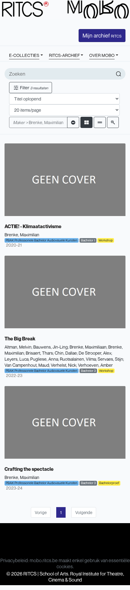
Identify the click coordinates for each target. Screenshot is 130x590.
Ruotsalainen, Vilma (78, 359)
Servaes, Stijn (110, 359)
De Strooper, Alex (95, 353)
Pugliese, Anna (44, 359)
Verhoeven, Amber (95, 365)
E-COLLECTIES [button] (24, 55)
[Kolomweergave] (86, 122)
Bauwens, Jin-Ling (50, 346)
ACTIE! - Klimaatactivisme (33, 226)
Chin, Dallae (66, 353)
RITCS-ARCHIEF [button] (64, 55)
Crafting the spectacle (29, 469)
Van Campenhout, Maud (27, 365)
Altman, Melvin (18, 346)
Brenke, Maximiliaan (88, 346)
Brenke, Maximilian (38, 122)
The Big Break (20, 339)
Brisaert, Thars (39, 353)
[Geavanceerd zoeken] (113, 122)
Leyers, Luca (16, 359)
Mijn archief (102, 35)
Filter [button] (33, 87)
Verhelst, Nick (63, 365)
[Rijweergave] (100, 122)
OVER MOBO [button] (102, 55)
